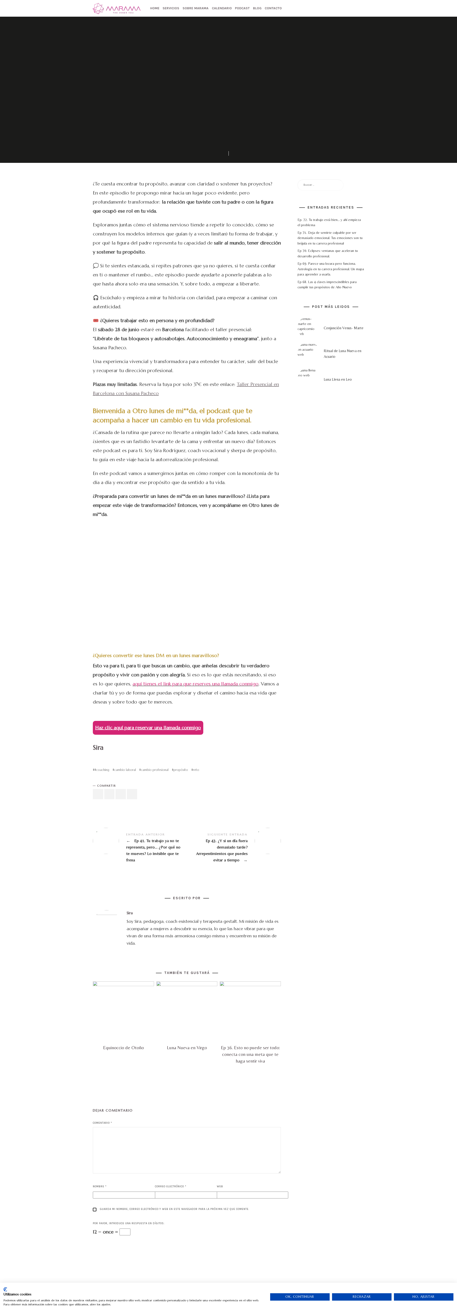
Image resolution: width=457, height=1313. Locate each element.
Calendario (222, 8)
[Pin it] (120, 794)
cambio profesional (155, 769)
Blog (257, 8)
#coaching (101, 769)
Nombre (100, 1186)
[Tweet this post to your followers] (109, 794)
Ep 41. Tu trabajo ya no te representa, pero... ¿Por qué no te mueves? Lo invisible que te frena (140, 847)
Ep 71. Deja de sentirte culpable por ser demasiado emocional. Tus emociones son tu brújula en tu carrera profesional (330, 237)
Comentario (102, 1122)
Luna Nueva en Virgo (187, 1047)
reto (196, 769)
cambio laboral (125, 769)
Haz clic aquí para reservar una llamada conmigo (148, 728)
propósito (181, 769)
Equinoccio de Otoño (123, 1047)
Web (220, 1186)
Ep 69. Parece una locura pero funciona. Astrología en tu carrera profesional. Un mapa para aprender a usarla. (331, 269)
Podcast (242, 8)
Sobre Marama (196, 8)
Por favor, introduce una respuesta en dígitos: (129, 1223)
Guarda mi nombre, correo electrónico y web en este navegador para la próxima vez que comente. (174, 1209)
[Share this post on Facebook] (98, 794)
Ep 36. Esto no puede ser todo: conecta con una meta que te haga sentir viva (250, 1054)
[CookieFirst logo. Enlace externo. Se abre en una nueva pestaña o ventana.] (5, 1289)
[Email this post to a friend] (132, 794)
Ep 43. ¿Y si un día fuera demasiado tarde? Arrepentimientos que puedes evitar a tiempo (234, 847)
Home (154, 8)
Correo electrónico (170, 1186)
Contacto (273, 8)
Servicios (171, 8)
